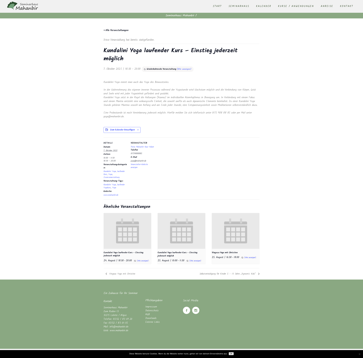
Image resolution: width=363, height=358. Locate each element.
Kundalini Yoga (110, 171)
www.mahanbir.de (111, 195)
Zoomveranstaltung (112, 177)
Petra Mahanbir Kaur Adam (142, 146)
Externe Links (152, 322)
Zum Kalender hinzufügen (122, 129)
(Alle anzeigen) (184, 69)
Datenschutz (152, 311)
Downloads (151, 318)
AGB (147, 314)
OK (231, 354)
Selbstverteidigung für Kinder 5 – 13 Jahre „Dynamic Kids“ (228, 274)
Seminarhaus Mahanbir (179, 15)
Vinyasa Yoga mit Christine (225, 252)
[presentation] (127, 231)
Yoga (110, 174)
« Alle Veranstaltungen (116, 30)
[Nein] (359, 354)
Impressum (151, 307)
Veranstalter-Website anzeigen (139, 166)
